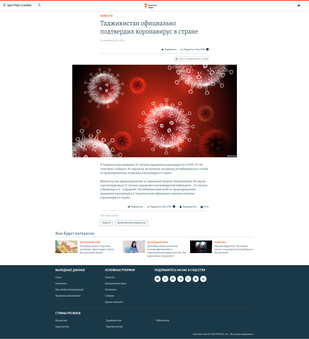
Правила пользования (67, 296)
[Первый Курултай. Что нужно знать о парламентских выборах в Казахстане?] (201, 246)
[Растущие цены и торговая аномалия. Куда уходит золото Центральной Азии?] (66, 246)
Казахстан (61, 320)
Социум (109, 296)
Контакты (61, 283)
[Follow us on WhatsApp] (188, 279)
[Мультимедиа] (299, 5)
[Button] (169, 49)
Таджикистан (114, 320)
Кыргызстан (62, 326)
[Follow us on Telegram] (180, 279)
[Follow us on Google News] (196, 279)
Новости (106, 16)
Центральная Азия (90, 242)
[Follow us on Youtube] (157, 279)
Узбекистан (162, 320)
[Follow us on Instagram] (165, 279)
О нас (58, 277)
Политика (220, 242)
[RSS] (203, 279)
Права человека (114, 302)
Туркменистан (114, 326)
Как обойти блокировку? (69, 290)
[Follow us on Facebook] (173, 279)
